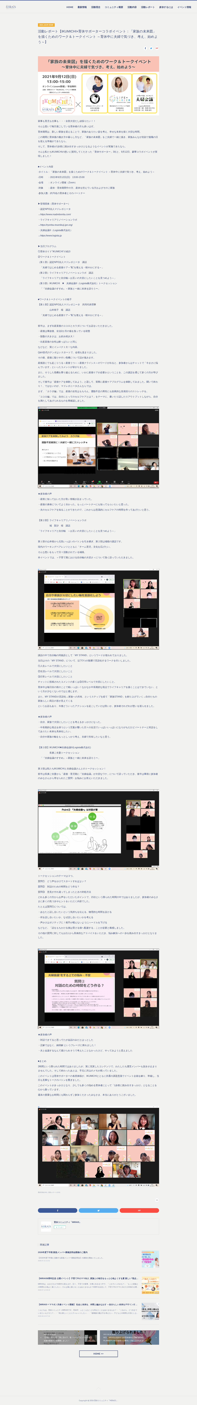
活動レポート (148, 7)
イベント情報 (184, 7)
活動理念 (95, 7)
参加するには (166, 7)
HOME (69, 7)
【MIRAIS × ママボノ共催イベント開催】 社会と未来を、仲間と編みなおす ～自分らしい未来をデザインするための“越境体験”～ (96, 1304)
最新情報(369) (42, 1192)
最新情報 (82, 7)
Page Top (98, 1388)
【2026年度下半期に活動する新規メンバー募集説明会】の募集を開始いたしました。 (71, 1258)
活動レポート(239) (54, 1192)
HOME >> (98, 1353)
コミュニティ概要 (114, 7)
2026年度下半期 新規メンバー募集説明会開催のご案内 (63, 1252)
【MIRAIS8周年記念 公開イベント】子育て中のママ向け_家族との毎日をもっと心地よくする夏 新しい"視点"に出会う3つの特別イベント (100, 1278)
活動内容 (132, 7)
